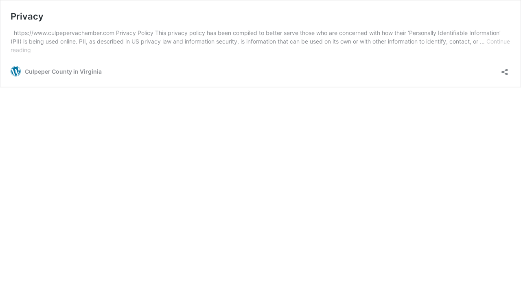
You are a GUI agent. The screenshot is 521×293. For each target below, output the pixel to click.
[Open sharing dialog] (504, 69)
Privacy (27, 16)
